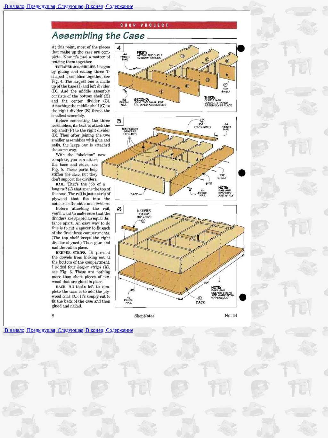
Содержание (119, 6)
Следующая (69, 6)
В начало (14, 6)
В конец (94, 6)
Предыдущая (40, 6)
